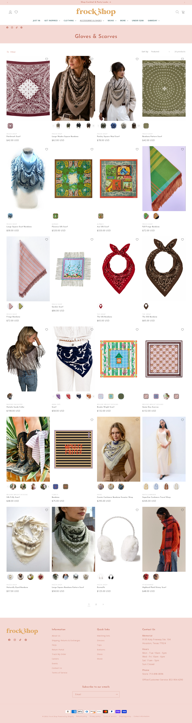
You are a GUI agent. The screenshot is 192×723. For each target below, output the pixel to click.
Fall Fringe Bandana (151, 227)
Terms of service (110, 716)
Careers (55, 659)
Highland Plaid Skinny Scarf (154, 587)
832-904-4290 (176, 679)
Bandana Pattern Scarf (152, 136)
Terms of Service (60, 672)
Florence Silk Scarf (60, 227)
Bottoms (101, 649)
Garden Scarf (58, 307)
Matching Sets (103, 635)
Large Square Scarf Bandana (19, 227)
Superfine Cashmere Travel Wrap (156, 497)
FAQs (54, 645)
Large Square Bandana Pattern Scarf (68, 587)
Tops (99, 645)
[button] (52, 20)
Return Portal (58, 649)
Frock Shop (53, 716)
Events (55, 663)
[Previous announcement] (7, 2)
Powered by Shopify (66, 716)
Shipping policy (125, 716)
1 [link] (89, 604)
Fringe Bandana (13, 317)
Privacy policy (95, 716)
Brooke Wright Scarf (105, 407)
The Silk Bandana (104, 317)
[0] (16, 12)
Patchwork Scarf (14, 136)
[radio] (10, 126)
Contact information (141, 716)
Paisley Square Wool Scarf (108, 136)
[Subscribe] (116, 694)
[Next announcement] (184, 2)
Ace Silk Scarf (103, 227)
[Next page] (103, 604)
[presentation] (94, 126)
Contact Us (57, 668)
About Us (56, 635)
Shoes (100, 654)
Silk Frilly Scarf (13, 497)
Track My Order (59, 654)
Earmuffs (101, 587)
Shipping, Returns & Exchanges (66, 640)
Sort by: (145, 51)
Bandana (55, 497)
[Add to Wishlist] (46, 59)
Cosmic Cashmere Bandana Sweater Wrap (115, 497)
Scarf (54, 407)
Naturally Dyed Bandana (17, 587)
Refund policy (81, 716)
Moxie (100, 659)
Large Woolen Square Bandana (65, 136)
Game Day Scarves (150, 407)
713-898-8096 (156, 673)
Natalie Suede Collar (15, 407)
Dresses (100, 640)
